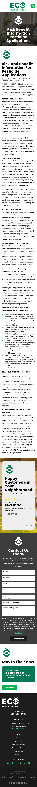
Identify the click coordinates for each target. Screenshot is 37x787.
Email (4, 590)
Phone (5, 584)
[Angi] (25, 763)
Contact (18, 754)
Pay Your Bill (18, 751)
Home (18, 738)
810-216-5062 (18, 713)
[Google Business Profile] (8, 763)
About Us (18, 741)
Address (5, 596)
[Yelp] (16, 763)
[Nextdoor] (21, 763)
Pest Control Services (18, 745)
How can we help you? (10, 608)
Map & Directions (18, 729)
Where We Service (18, 748)
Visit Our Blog (9, 687)
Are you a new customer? (11, 602)
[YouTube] (29, 763)
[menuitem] (4, 777)
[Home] (18, 6)
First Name (6, 571)
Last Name (6, 578)
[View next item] (31, 525)
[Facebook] (12, 763)
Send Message (18, 638)
